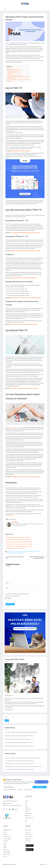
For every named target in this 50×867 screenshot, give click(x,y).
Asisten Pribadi (6, 851)
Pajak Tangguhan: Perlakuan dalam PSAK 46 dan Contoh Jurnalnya (25, 476)
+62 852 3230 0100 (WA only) (10, 801)
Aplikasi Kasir (6, 849)
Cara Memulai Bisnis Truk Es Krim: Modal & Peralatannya (19, 763)
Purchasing (5, 834)
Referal (4, 845)
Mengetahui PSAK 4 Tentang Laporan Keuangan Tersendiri (23, 277)
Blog (26, 802)
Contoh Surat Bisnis (29, 834)
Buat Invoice (27, 832)
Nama (7, 582)
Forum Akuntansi (28, 836)
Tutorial (26, 806)
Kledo (46, 864)
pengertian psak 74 (22, 551)
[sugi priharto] (8, 527)
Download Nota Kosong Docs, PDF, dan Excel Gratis (18, 739)
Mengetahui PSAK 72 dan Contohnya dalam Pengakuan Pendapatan (25, 250)
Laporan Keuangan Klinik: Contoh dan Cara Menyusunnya (19, 760)
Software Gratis (28, 830)
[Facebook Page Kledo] (3, 809)
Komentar (7, 566)
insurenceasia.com (15, 427)
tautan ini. (11, 515)
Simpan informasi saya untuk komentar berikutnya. (18, 594)
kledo (17, 551)
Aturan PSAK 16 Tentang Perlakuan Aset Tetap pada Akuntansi (24, 388)
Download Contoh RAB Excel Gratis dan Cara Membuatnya (19, 746)
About (7, 519)
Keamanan (27, 811)
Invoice (4, 832)
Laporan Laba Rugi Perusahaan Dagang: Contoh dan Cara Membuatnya (22, 758)
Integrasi (5, 847)
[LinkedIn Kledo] (16, 809)
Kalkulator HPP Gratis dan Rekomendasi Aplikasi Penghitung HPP (21, 732)
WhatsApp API (28, 838)
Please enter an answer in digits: (12, 596)
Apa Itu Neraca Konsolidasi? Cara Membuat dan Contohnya (19, 769)
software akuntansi (16, 506)
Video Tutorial (28, 809)
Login (26, 820)
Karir (26, 804)
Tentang (26, 800)
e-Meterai (5, 856)
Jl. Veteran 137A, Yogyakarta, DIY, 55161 (12, 805)
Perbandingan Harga (7, 830)
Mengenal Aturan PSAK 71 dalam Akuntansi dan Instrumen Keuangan (25, 297)
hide (12, 66)
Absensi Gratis (28, 840)
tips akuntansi (21, 552)
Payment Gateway (7, 854)
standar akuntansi (14, 552)
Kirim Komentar (10, 604)
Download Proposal (29, 817)
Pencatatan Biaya (6, 836)
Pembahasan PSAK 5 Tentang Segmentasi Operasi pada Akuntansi (25, 232)
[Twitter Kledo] (9, 809)
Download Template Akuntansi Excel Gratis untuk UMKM (19, 735)
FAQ (26, 822)
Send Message (39, 787)
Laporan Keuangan (7, 838)
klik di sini (28, 783)
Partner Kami (27, 815)
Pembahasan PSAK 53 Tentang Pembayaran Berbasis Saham (23, 324)
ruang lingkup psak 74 (32, 551)
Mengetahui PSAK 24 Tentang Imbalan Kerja (20, 151)
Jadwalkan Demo (28, 813)
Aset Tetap (5, 840)
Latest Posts (12, 519)
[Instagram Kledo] (6, 809)
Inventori (5, 843)
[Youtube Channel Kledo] (13, 809)
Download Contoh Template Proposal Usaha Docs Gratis (19, 742)
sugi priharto (15, 522)
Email (7, 588)
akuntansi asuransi (11, 551)
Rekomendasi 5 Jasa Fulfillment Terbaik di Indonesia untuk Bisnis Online (23, 766)
